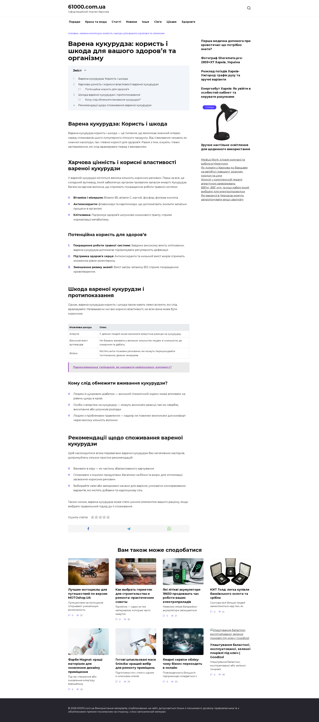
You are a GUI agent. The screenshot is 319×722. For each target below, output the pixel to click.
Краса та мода (96, 21)
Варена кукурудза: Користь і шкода (103, 78)
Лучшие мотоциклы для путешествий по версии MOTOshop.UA (87, 593)
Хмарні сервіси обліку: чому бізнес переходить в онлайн (182, 663)
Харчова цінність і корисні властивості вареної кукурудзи (118, 84)
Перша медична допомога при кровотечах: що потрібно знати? (226, 45)
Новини (131, 21)
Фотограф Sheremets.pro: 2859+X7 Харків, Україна (221, 60)
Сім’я (158, 21)
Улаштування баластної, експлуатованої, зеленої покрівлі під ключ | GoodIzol (230, 651)
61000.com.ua (87, 6)
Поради (74, 21)
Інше (145, 21)
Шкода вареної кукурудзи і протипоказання (109, 94)
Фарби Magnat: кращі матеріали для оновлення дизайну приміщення (85, 666)
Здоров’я (188, 21)
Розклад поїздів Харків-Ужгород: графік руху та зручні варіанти (220, 75)
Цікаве (172, 21)
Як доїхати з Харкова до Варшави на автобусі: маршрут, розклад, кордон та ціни (224, 171)
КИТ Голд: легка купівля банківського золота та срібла (229, 593)
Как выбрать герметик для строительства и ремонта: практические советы (134, 596)
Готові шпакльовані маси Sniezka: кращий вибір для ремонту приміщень (135, 663)
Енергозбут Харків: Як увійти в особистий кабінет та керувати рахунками (226, 92)
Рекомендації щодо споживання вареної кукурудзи (115, 105)
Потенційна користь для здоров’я (107, 89)
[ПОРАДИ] (226, 138)
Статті (116, 21)
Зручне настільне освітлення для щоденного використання (225, 147)
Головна (73, 33)
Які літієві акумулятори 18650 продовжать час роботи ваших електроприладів (181, 596)
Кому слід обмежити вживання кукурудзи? (113, 99)
